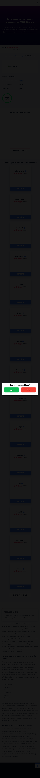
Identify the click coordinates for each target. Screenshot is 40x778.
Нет (28, 390)
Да (11, 390)
